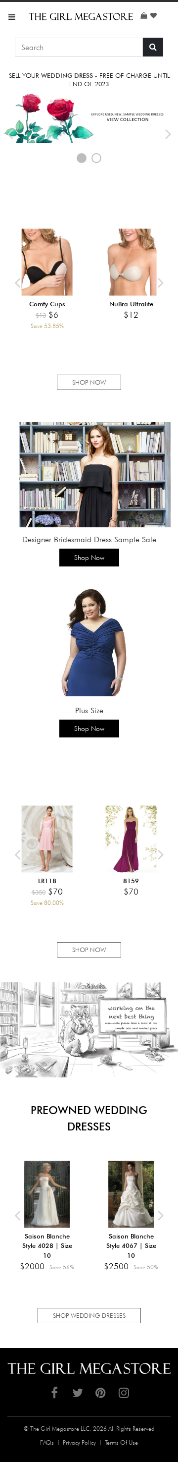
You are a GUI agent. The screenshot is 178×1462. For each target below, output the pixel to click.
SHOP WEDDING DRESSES (89, 1315)
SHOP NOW (89, 950)
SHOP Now (89, 382)
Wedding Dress (67, 75)
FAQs (47, 1442)
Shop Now (89, 558)
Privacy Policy (79, 1442)
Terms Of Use (121, 1442)
